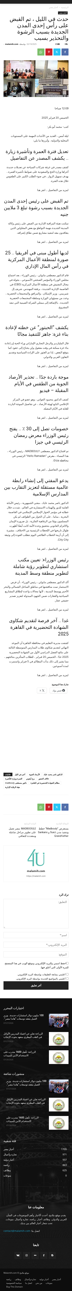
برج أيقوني (30, 778)
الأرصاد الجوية (34, 774)
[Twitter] (56, 52)
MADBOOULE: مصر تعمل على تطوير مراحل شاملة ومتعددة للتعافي (22, 832)
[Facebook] (65, 52)
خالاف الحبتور (43, 778)
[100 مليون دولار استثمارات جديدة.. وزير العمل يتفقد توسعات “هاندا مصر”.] (59, 1020)
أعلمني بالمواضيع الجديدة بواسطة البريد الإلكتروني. (41, 978)
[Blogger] (52, 1255)
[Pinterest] (48, 52)
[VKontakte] (18, 1255)
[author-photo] (36, 866)
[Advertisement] (36, 734)
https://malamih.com (36, 876)
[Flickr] (35, 1255)
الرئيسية (65, 7)
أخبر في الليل (20, 774)
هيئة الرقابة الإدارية (12, 787)
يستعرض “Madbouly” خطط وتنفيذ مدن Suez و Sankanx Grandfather (53, 832)
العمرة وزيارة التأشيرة (13, 778)
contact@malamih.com (16, 1230)
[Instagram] (26, 1255)
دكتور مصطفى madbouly (16, 782)
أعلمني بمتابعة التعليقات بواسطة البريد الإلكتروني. (41, 974)
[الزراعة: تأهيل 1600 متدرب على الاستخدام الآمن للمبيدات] (59, 1057)
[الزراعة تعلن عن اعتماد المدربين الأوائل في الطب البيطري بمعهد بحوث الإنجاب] (59, 1039)
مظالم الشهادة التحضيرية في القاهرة (45, 782)
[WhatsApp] (40, 52)
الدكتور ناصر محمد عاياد (53, 774)
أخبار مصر (53, 7)
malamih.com (11, 44)
